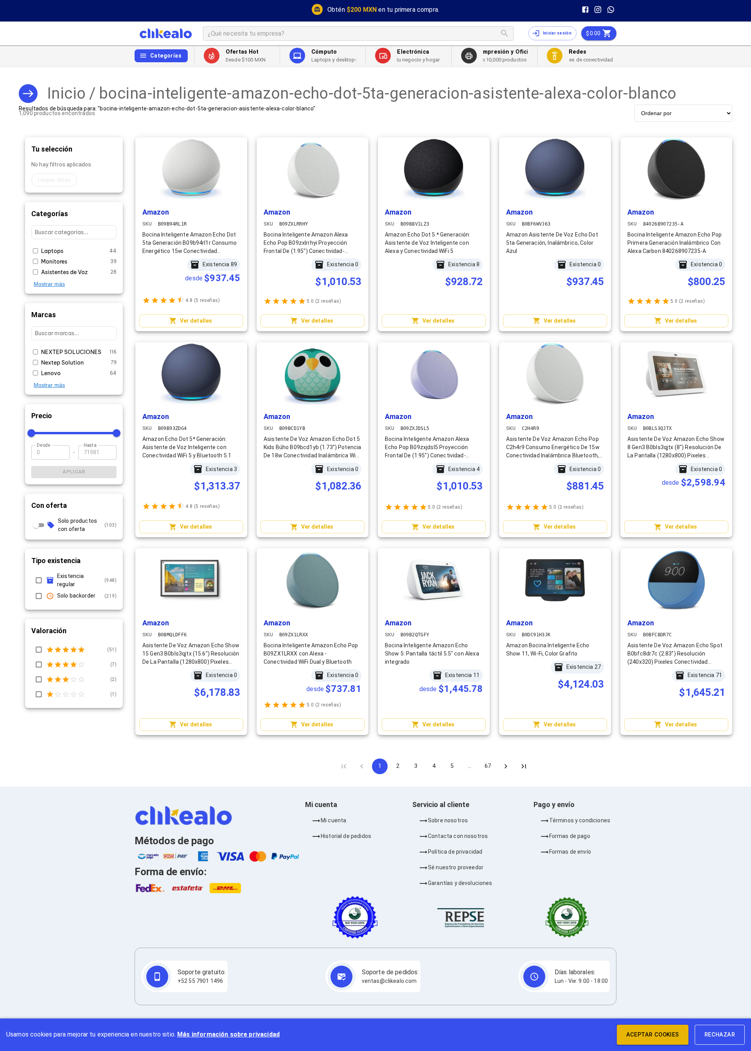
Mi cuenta (333, 820)
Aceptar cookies (652, 1034)
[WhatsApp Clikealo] (610, 9)
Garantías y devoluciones (460, 883)
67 (488, 765)
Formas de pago (569, 836)
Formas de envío (570, 852)
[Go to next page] (506, 766)
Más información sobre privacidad (228, 1034)
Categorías (165, 55)
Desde (43, 445)
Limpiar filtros (54, 180)
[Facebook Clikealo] (585, 9)
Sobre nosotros (448, 820)
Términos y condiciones (579, 820)
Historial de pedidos (346, 836)
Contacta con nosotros (458, 836)
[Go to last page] (524, 766)
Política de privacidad (455, 852)
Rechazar (719, 1034)
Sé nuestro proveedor (455, 867)
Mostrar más (49, 284)
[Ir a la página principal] (165, 33)
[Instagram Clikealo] (598, 9)
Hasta (90, 445)
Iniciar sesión (557, 33)
